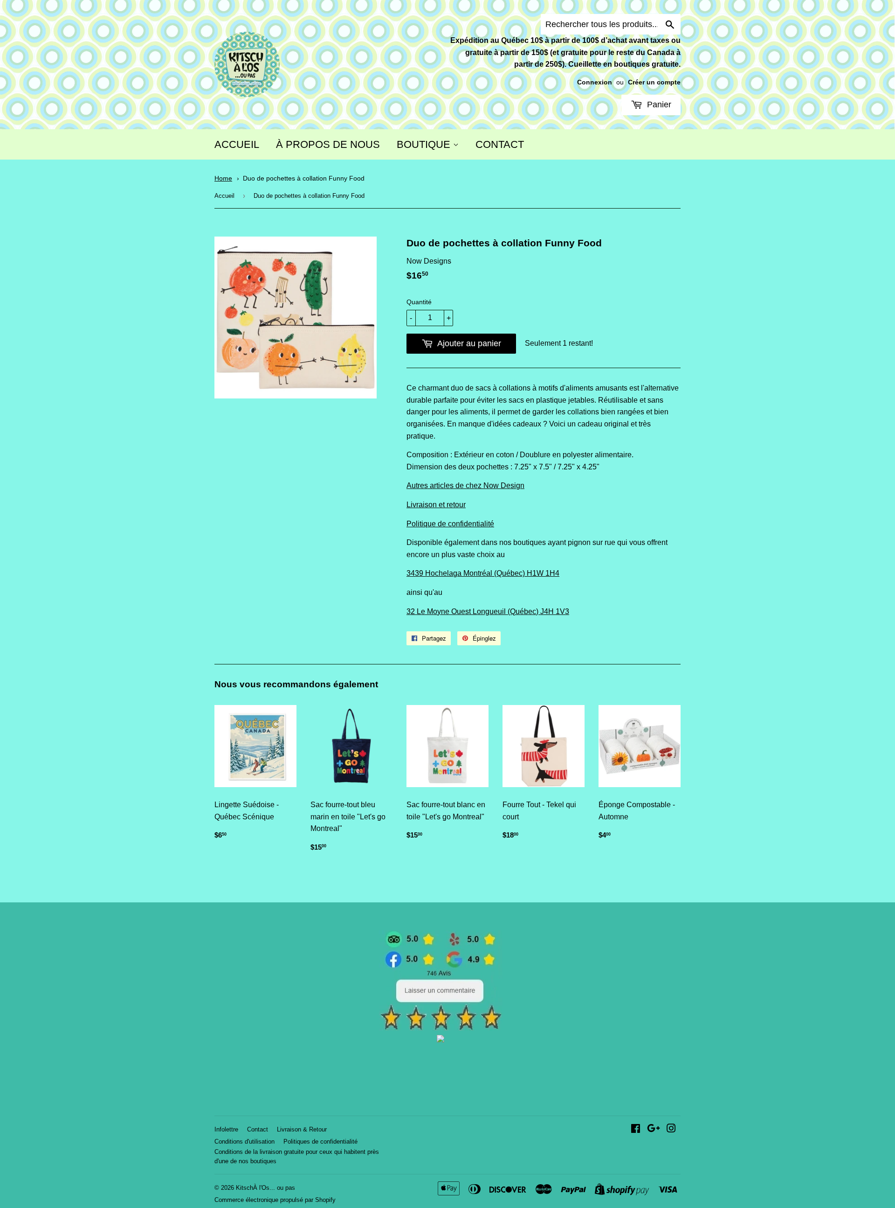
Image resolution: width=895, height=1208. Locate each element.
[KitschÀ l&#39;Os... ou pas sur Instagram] (671, 1129)
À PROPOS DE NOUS (328, 144)
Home (223, 178)
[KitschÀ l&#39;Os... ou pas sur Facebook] (635, 1129)
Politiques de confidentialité (320, 1141)
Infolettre (226, 1129)
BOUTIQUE (425, 144)
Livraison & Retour (302, 1129)
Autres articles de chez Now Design (465, 485)
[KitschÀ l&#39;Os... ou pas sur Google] (653, 1129)
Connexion (594, 82)
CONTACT (499, 144)
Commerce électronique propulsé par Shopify (275, 1199)
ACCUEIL (236, 144)
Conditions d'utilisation (244, 1141)
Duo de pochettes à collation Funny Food (304, 178)
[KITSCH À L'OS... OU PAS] (440, 1040)
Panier (658, 104)
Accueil (224, 195)
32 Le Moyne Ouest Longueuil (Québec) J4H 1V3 (487, 611)
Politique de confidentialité (450, 524)
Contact (257, 1129)
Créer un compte (654, 82)
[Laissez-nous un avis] (441, 1028)
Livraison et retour (436, 505)
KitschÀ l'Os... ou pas (265, 1187)
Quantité (419, 302)
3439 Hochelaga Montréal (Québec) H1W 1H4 (482, 573)
